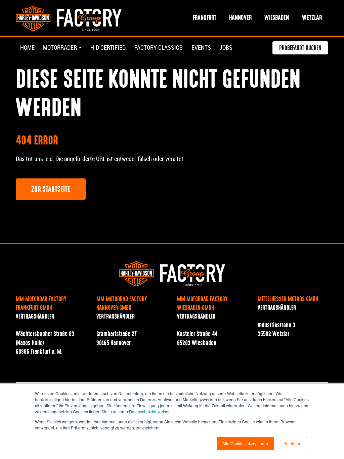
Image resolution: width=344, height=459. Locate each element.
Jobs (225, 47)
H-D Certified (108, 47)
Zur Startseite (50, 189)
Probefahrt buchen (300, 48)
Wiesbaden (276, 18)
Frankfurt (204, 18)
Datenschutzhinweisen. (150, 411)
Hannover (240, 18)
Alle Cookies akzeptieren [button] (245, 443)
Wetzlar (312, 18)
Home (27, 47)
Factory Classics (158, 47)
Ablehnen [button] (292, 443)
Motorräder (60, 47)
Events (201, 47)
